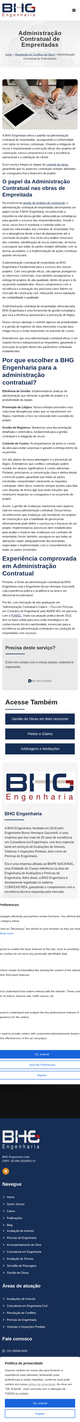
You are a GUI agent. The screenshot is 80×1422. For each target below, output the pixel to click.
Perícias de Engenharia (21, 1237)
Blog (9, 1225)
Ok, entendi (40, 1403)
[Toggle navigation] (74, 10)
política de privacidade (41, 1384)
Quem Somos (16, 1204)
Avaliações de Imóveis (21, 1298)
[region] (40, 1389)
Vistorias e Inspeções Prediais (26, 1326)
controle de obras (57, 164)
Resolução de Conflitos (21, 1312)
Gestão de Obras (18, 1272)
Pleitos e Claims (40, 734)
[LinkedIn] (5, 1171)
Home (11, 1197)
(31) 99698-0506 (17, 1350)
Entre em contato (40, 681)
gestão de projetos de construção (44, 202)
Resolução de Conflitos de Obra (34, 54)
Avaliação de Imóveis (20, 1230)
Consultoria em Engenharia (24, 1251)
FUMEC (16, 615)
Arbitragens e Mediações (40, 749)
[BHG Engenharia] (19, 10)
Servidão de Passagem (22, 1265)
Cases (11, 1211)
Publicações (14, 1218)
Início (8, 54)
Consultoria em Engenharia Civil (27, 1305)
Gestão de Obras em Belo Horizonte (40, 719)
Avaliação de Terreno (20, 1258)
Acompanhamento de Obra (24, 1244)
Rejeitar (40, 1413)
